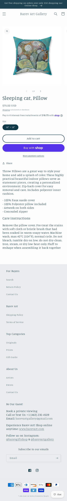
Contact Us (12, 294)
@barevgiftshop (17, 439)
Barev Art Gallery (29, 496)
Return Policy (13, 287)
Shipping (6, 110)
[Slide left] (26, 91)
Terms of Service (15, 322)
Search (10, 279)
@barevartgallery (42, 439)
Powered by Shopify (42, 496)
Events (9, 385)
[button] (4, 13)
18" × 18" (10, 127)
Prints (9, 350)
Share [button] (9, 163)
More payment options (33, 155)
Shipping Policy (14, 314)
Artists (9, 377)
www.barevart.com (31, 428)
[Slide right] (40, 91)
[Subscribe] (57, 458)
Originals (11, 342)
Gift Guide (11, 357)
